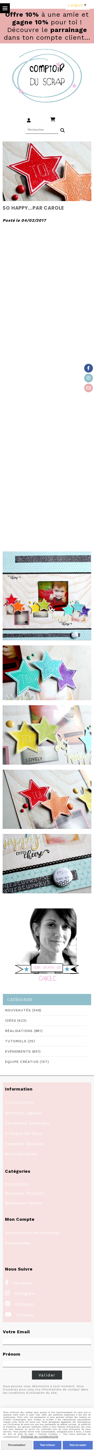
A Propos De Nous (23, 1133)
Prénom (12, 1354)
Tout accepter (77, 1445)
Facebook (19, 1283)
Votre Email (16, 1331)
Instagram (20, 1293)
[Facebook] (88, 368)
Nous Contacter (21, 1153)
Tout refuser (47, 1445)
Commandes (18, 1243)
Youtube (19, 1315)
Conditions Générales (27, 1123)
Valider (47, 1375)
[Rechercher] (62, 130)
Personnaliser (17, 1445)
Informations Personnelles (32, 1232)
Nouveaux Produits (24, 1193)
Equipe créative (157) (27, 1062)
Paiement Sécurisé (24, 1143)
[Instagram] (88, 378)
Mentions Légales (23, 1112)
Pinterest (19, 1304)
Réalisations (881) (24, 1031)
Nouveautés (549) (23, 1010)
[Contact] (88, 388)
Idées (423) (16, 1020)
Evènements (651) (23, 1051)
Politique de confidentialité (39, 1436)
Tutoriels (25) (20, 1041)
